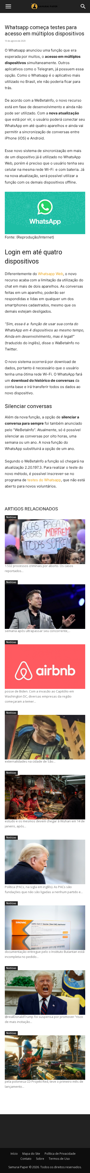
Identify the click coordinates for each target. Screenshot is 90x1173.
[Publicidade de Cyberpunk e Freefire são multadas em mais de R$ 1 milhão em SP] (45, 737)
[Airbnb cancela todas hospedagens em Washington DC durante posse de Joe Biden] (45, 666)
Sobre (40, 1159)
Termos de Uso (59, 1159)
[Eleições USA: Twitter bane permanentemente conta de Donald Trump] (45, 992)
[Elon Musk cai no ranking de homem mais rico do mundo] (45, 606)
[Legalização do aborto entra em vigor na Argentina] (45, 541)
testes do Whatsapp (44, 480)
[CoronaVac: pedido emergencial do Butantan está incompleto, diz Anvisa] (45, 927)
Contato (25, 1159)
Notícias (11, 517)
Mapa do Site (31, 1154)
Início (14, 1154)
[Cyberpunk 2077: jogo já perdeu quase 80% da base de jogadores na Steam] (45, 1057)
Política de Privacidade (60, 1154)
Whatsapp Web (50, 273)
